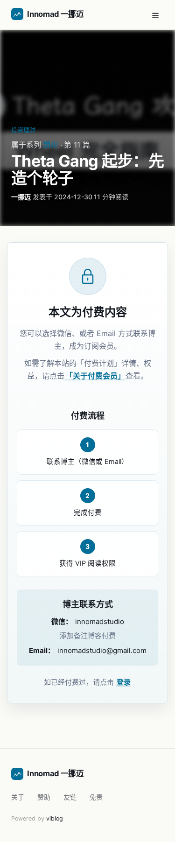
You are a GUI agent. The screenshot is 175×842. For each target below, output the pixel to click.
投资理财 (23, 129)
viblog (54, 818)
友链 (70, 797)
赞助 (43, 797)
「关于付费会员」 (95, 375)
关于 (17, 797)
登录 (124, 682)
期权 (50, 144)
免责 (96, 797)
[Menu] (155, 15)
